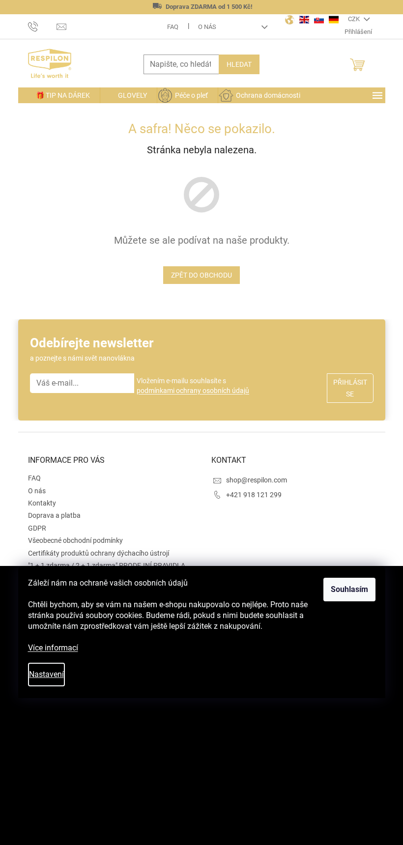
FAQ (172, 26)
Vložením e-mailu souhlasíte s (193, 385)
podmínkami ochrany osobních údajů (193, 390)
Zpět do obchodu (201, 275)
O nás (207, 26)
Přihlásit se (350, 388)
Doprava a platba (54, 515)
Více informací (53, 647)
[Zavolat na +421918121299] (42, 25)
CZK (354, 19)
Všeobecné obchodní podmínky (75, 540)
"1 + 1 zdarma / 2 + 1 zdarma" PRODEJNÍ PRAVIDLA (106, 565)
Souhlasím (349, 589)
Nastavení (46, 674)
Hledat (239, 64)
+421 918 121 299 (254, 495)
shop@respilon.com (256, 480)
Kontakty (42, 503)
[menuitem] (59, 95)
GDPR (37, 528)
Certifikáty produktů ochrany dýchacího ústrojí (98, 553)
